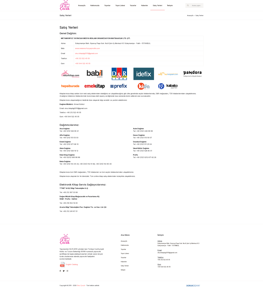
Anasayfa (81, 5)
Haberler (144, 5)
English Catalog (71, 264)
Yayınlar (107, 5)
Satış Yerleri (157, 5)
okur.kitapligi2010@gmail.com (86, 53)
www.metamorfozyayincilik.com (87, 48)
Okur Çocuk (81, 285)
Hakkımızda (94, 5)
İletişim (170, 5)
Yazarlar (133, 5)
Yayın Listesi (120, 5)
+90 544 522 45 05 (82, 63)
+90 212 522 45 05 (82, 58)
